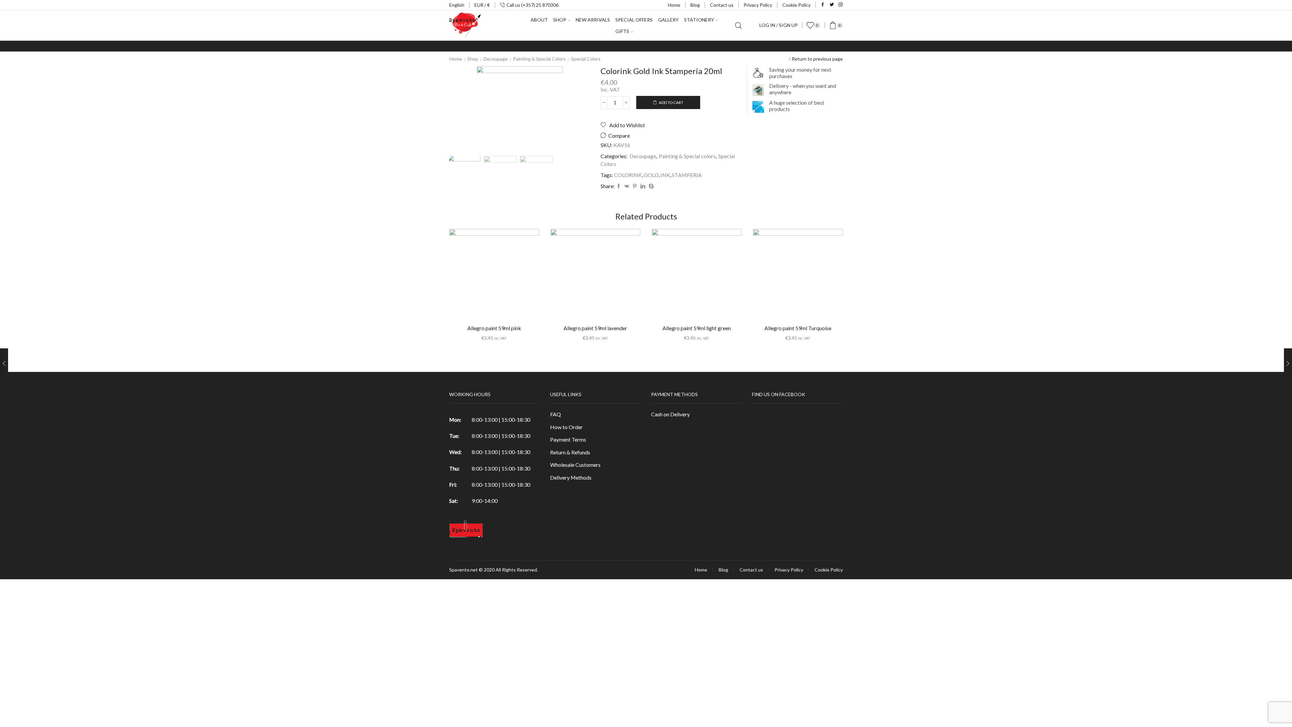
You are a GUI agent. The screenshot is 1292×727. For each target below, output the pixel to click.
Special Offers (634, 20)
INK (665, 175)
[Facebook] (823, 4)
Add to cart (671, 102)
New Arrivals (593, 20)
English (456, 5)
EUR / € (482, 5)
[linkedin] (643, 186)
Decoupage (495, 59)
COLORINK (628, 175)
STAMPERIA (687, 175)
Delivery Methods (570, 477)
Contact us (721, 5)
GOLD (651, 175)
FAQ (555, 414)
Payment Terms (568, 439)
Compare (619, 135)
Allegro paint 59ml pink (494, 328)
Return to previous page (817, 59)
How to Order (566, 427)
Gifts (622, 31)
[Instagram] (840, 4)
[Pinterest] (635, 186)
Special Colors (586, 59)
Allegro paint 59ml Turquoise (797, 328)
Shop (472, 59)
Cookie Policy (796, 5)
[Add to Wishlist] (480, 276)
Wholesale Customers (575, 464)
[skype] (650, 186)
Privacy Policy (758, 5)
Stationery (699, 20)
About (539, 20)
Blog (695, 5)
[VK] (627, 186)
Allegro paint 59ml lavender (595, 328)
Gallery (668, 20)
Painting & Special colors (539, 59)
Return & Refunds (570, 452)
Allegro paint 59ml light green (696, 328)
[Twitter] (832, 4)
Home (674, 5)
